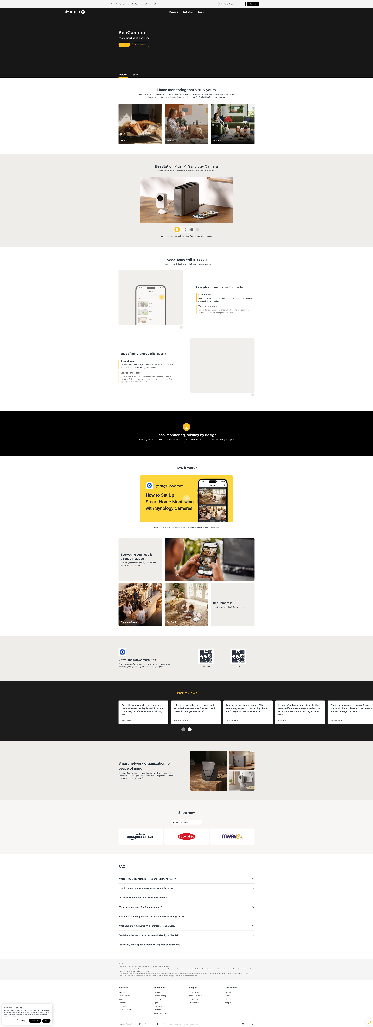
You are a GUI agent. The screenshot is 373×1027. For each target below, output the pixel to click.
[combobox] (232, 4)
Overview (122, 992)
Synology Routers (126, 773)
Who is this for (123, 999)
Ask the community (195, 996)
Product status (194, 1003)
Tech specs (122, 1003)
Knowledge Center (125, 1010)
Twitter (227, 996)
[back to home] (75, 12)
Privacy (155, 1024)
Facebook (228, 992)
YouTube (228, 999)
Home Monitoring (160, 996)
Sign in (156, 1003)
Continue (253, 4)
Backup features (124, 996)
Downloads (122, 1006)
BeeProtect (158, 999)
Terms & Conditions (145, 1024)
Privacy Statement (10, 1014)
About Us (136, 1024)
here (212, 170)
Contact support (194, 992)
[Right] (190, 729)
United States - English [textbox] (226, 4)
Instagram (228, 1003)
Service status (194, 999)
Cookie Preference (163, 1024)
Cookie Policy (23, 1014)
